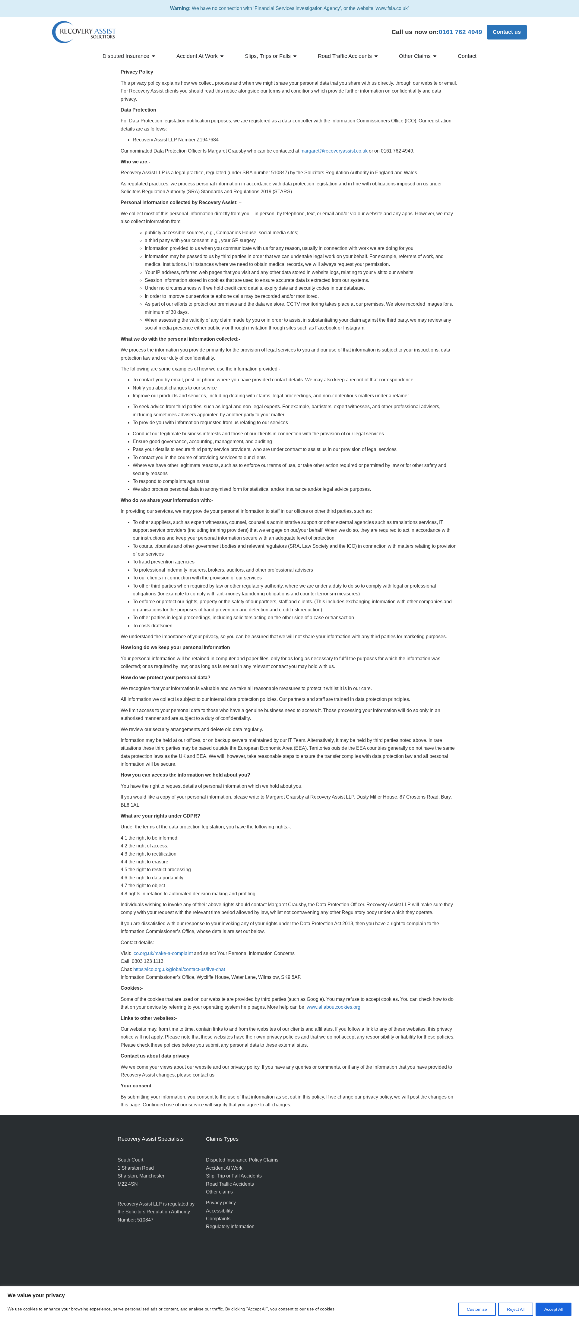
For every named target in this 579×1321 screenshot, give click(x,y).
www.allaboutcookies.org (333, 1007)
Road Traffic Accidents (345, 56)
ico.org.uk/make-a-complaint (162, 953)
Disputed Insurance (126, 56)
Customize (477, 1309)
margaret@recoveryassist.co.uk (334, 150)
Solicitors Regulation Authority (157, 1211)
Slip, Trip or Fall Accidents (234, 1175)
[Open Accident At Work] (222, 56)
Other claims (219, 1191)
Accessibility (219, 1210)
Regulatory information (230, 1226)
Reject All (515, 1309)
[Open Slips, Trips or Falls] (295, 56)
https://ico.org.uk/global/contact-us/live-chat (179, 969)
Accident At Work (197, 56)
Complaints (218, 1218)
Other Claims (415, 56)
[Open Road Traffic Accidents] (376, 56)
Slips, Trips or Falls (268, 56)
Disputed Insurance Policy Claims (242, 1159)
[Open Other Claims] (435, 56)
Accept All (553, 1309)
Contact (467, 56)
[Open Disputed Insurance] (153, 56)
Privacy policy (221, 1202)
